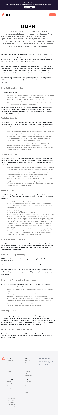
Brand (26, 387)
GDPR (8, 369)
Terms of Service (11, 367)
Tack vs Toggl (10, 400)
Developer (9, 385)
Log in (45, 14)
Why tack (27, 360)
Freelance (9, 390)
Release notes (28, 375)
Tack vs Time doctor (12, 406)
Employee (9, 387)
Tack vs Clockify (11, 402)
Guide (26, 385)
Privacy (9, 371)
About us (9, 364)
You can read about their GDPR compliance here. (36, 171)
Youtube (27, 392)
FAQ (26, 390)
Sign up (52, 14)
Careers (9, 362)
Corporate (9, 383)
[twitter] (40, 358)
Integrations (28, 367)
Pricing (26, 373)
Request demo (28, 369)
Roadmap (27, 371)
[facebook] (43, 358)
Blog (26, 383)
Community (28, 381)
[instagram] (46, 358)
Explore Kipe (28, 7)
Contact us (10, 360)
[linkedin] (49, 358)
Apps (26, 362)
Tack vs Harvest (11, 404)
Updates (27, 364)
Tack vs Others (11, 398)
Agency (9, 381)
